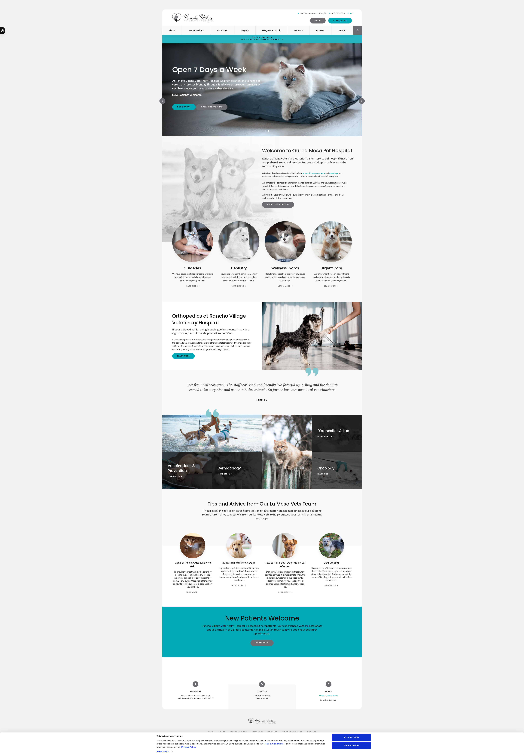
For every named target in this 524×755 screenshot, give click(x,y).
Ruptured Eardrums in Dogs (238, 562)
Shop (318, 20)
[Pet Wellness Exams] (285, 261)
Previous (162, 101)
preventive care (310, 173)
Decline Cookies (351, 745)
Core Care (222, 30)
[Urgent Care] (331, 261)
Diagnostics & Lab (271, 30)
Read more (191, 592)
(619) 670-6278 (338, 13)
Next (362, 101)
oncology (333, 173)
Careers (320, 30)
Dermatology (229, 468)
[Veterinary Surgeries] (192, 261)
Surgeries (192, 268)
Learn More (191, 286)
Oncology (325, 468)
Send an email (262, 698)
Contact (342, 30)
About (172, 30)
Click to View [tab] (329, 700)
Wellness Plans (196, 30)
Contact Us (262, 643)
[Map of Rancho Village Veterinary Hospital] (262, 670)
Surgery (245, 30)
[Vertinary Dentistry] (238, 261)
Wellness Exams (285, 268)
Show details (163, 751)
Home (210, 731)
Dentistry (239, 268)
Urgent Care (331, 268)
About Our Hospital (278, 204)
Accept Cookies (351, 737)
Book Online (340, 20)
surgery (321, 173)
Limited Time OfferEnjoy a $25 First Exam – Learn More (261, 38)
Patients (298, 30)
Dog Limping (331, 562)
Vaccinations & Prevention (181, 468)
